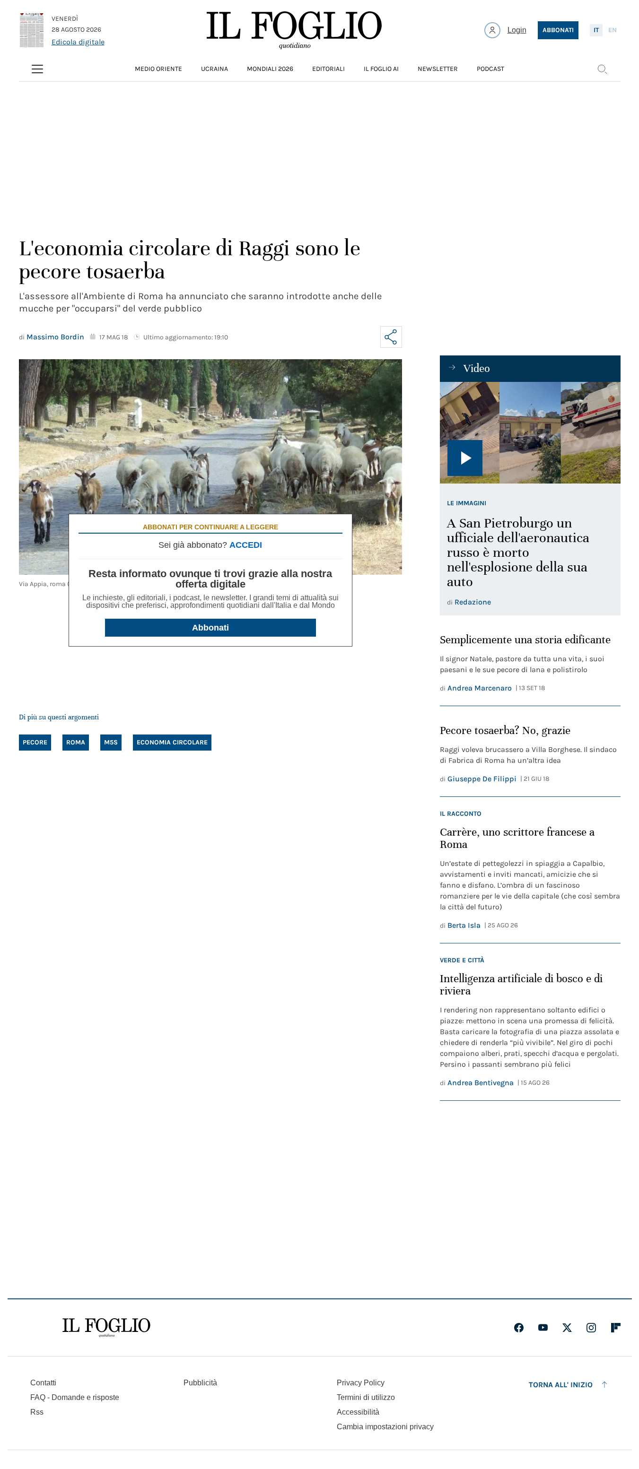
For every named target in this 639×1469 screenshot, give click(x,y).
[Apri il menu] (37, 69)
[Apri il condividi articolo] (391, 337)
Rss (37, 1412)
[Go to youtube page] (543, 1327)
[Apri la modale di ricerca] (602, 69)
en (612, 30)
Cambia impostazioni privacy (385, 1427)
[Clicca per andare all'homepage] (106, 1327)
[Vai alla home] (294, 30)
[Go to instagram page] (591, 1327)
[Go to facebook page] (519, 1327)
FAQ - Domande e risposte (74, 1397)
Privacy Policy (361, 1383)
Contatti (43, 1383)
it (596, 30)
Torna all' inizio (561, 1384)
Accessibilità (358, 1412)
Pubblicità (200, 1383)
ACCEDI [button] (245, 545)
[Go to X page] (567, 1327)
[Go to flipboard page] (616, 1327)
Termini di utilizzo (366, 1397)
